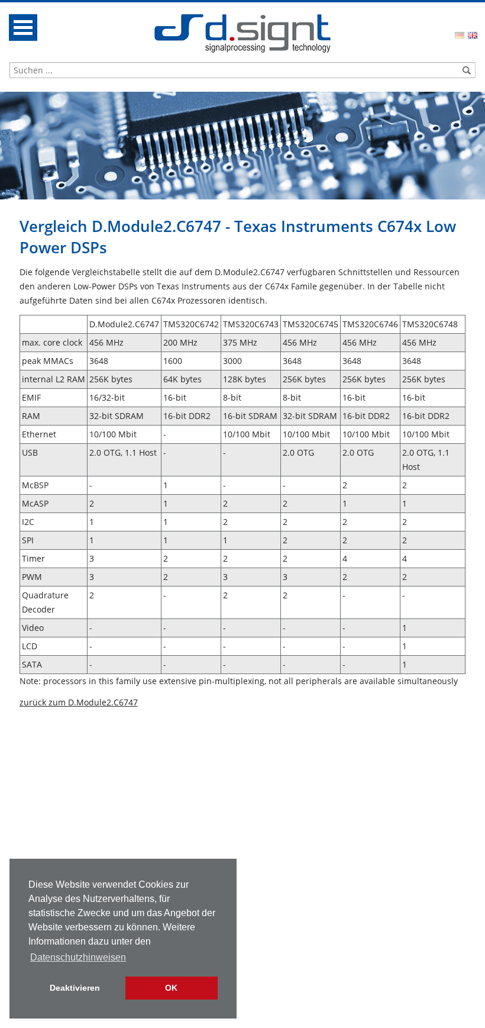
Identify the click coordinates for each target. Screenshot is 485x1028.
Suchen (467, 70)
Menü (23, 27)
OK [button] (171, 987)
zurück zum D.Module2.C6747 (79, 702)
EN (472, 35)
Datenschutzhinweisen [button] (78, 957)
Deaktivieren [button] (75, 987)
